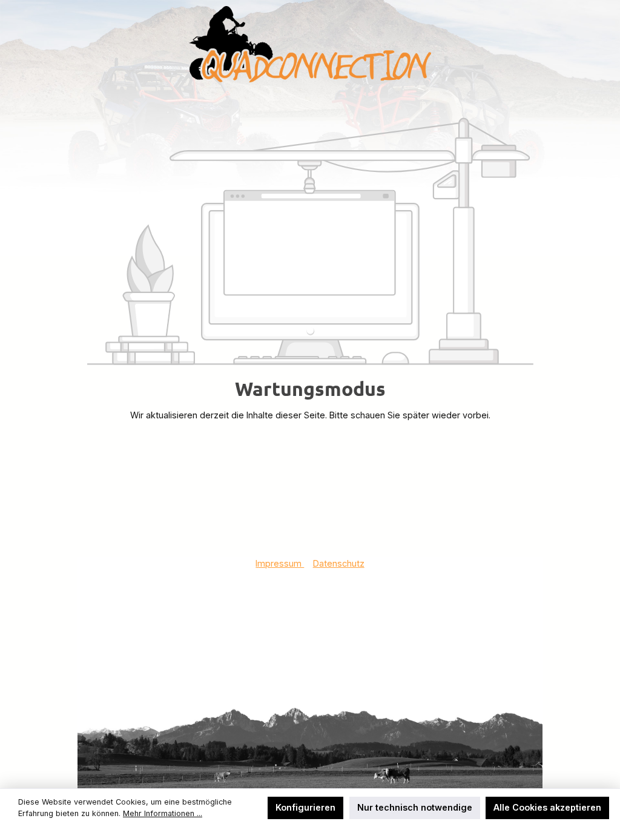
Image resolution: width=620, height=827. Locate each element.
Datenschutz (338, 563)
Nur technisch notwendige (414, 807)
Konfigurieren (305, 807)
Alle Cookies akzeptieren (547, 807)
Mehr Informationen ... (162, 813)
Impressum (280, 563)
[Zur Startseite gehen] (310, 44)
